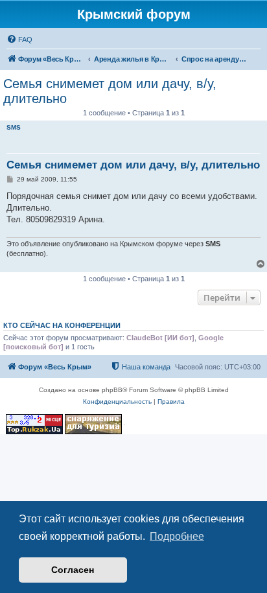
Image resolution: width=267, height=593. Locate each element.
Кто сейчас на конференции (62, 325)
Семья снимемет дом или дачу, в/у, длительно (109, 91)
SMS (13, 127)
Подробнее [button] (177, 536)
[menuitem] (19, 39)
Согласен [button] (72, 569)
